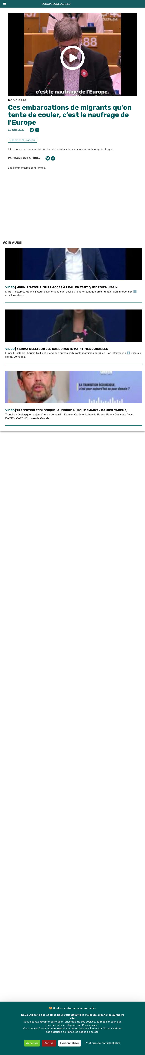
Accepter (32, 1043)
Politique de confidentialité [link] (102, 1043)
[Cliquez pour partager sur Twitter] (32, 130)
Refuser (49, 1043)
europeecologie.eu (56, 3)
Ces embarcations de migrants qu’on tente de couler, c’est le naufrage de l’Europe (70, 114)
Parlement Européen (22, 140)
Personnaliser (69, 1043)
